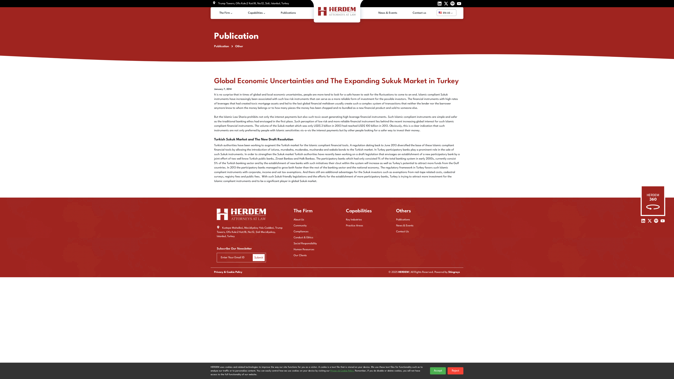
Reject (455, 370)
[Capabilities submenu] (264, 13)
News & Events (404, 225)
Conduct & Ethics (303, 237)
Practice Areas (354, 225)
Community (300, 225)
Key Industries (354, 219)
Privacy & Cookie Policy (228, 272)
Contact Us (402, 231)
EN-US (446, 13)
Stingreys (454, 272)
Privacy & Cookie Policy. (342, 371)
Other (239, 46)
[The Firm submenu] (231, 13)
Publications (403, 219)
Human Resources (304, 249)
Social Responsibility (305, 243)
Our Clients (300, 255)
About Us (299, 219)
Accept (438, 370)
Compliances (301, 231)
